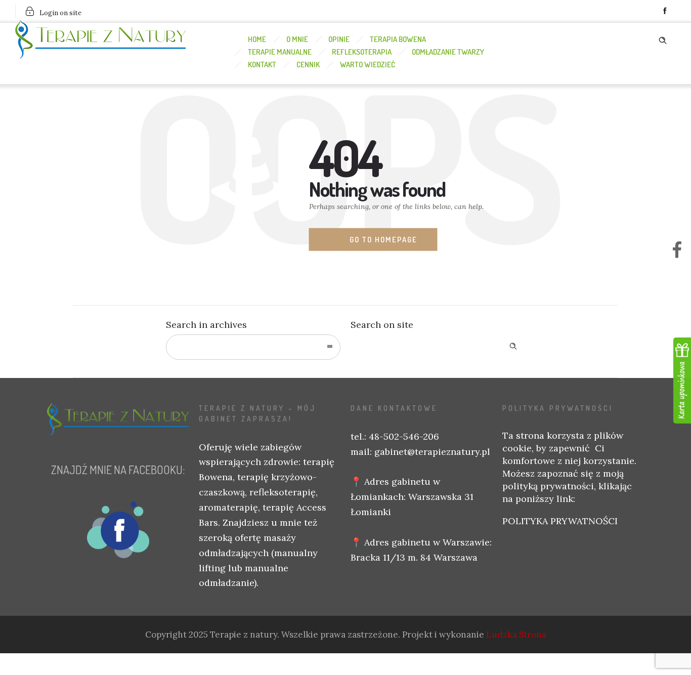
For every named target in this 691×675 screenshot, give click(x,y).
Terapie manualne (280, 52)
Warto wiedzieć (367, 64)
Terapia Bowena (398, 39)
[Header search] (662, 38)
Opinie (339, 39)
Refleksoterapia (362, 52)
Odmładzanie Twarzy (448, 52)
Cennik (308, 64)
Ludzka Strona (516, 634)
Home (257, 39)
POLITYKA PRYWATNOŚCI (560, 521)
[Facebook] (665, 11)
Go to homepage (383, 239)
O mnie (297, 39)
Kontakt (262, 64)
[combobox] (253, 347)
